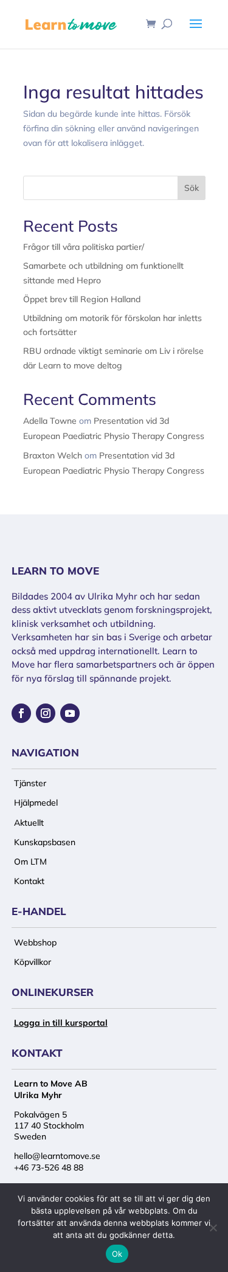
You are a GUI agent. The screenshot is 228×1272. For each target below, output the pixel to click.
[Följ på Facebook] (21, 713)
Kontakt (29, 881)
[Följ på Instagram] (45, 713)
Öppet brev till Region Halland (81, 299)
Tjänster (30, 783)
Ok (117, 1254)
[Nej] (213, 1228)
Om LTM (30, 861)
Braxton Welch (52, 455)
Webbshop (35, 942)
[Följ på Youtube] (70, 713)
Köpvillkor (32, 961)
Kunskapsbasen (44, 842)
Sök (191, 187)
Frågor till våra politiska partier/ (83, 246)
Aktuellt (29, 822)
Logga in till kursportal (61, 1022)
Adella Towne (50, 420)
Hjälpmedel (36, 802)
